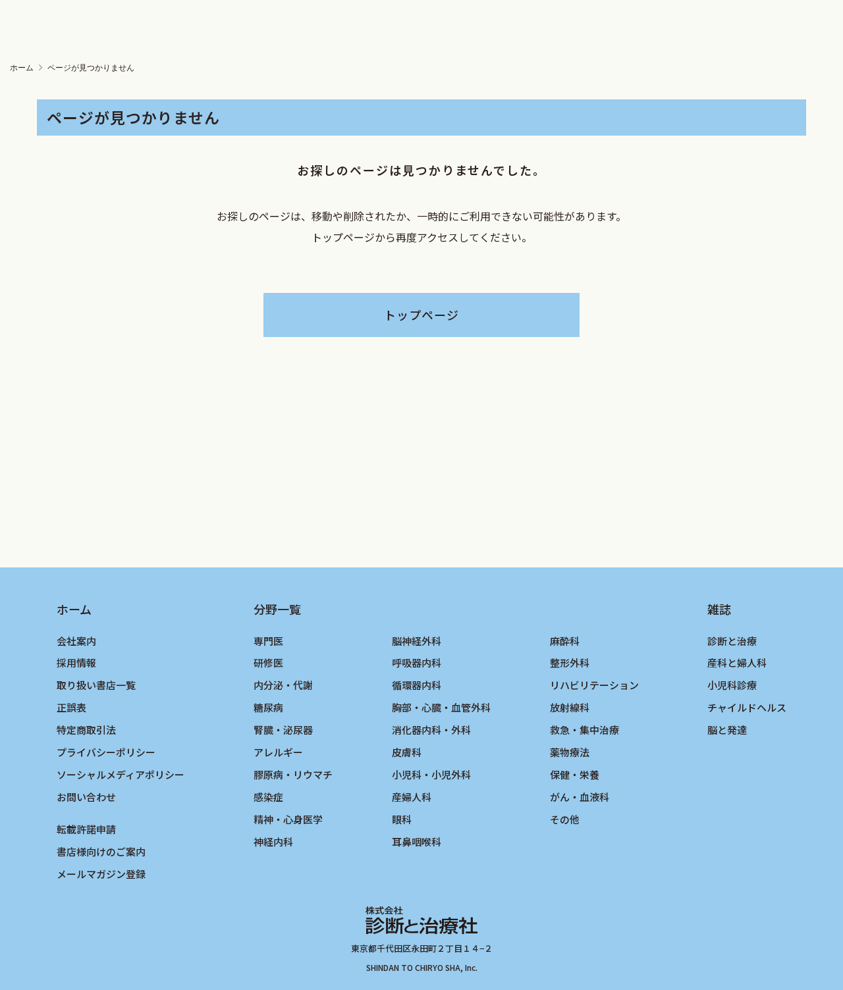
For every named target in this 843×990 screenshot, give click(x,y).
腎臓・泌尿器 (283, 730)
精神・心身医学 (288, 819)
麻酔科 (565, 641)
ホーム (22, 67)
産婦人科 (411, 797)
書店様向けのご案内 (101, 851)
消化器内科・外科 (431, 730)
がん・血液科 (579, 797)
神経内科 (273, 841)
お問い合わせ (86, 797)
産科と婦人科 (737, 662)
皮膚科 (407, 752)
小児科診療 (732, 685)
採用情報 (76, 662)
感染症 (268, 797)
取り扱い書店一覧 (96, 685)
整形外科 (569, 662)
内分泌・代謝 (283, 685)
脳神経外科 (416, 641)
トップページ (421, 314)
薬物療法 (569, 752)
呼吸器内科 (416, 662)
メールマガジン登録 (101, 874)
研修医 (268, 662)
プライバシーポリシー (106, 752)
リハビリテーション (594, 685)
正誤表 (71, 707)
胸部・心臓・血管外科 (441, 707)
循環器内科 (416, 685)
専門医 (268, 641)
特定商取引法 (86, 730)
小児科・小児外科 (431, 774)
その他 (565, 819)
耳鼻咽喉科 (416, 841)
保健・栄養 (574, 774)
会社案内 (76, 641)
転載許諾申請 (86, 829)
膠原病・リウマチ (293, 774)
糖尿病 (268, 707)
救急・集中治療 (584, 730)
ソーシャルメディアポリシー (120, 774)
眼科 (402, 819)
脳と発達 (727, 730)
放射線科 (569, 707)
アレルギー (278, 752)
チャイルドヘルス (746, 707)
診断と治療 (732, 641)
